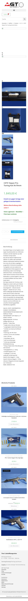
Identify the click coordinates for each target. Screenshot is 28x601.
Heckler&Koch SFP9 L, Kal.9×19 (14, 539)
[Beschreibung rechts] (14, 94)
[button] (14, 10)
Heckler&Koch (10, 537)
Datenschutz (4, 580)
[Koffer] (14, 120)
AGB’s (2, 582)
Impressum (4, 579)
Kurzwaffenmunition (9, 456)
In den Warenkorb (17, 231)
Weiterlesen (14, 506)
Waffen (10, 23)
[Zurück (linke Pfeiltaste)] (2, 300)
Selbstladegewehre (13, 495)
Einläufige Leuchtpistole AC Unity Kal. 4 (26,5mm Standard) (14, 417)
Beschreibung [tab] (14, 239)
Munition (15, 456)
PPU (18, 456)
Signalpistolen (12, 414)
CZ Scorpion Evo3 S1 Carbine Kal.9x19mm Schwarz (14, 498)
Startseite (4, 23)
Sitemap (3, 587)
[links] (14, 39)
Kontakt (3, 574)
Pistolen (16, 23)
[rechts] (14, 68)
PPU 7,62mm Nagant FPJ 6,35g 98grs (14, 458)
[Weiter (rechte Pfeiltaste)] (25, 300)
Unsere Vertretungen (6, 572)
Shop (2, 571)
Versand (3, 585)
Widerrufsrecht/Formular (7, 584)
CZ (21, 23)
